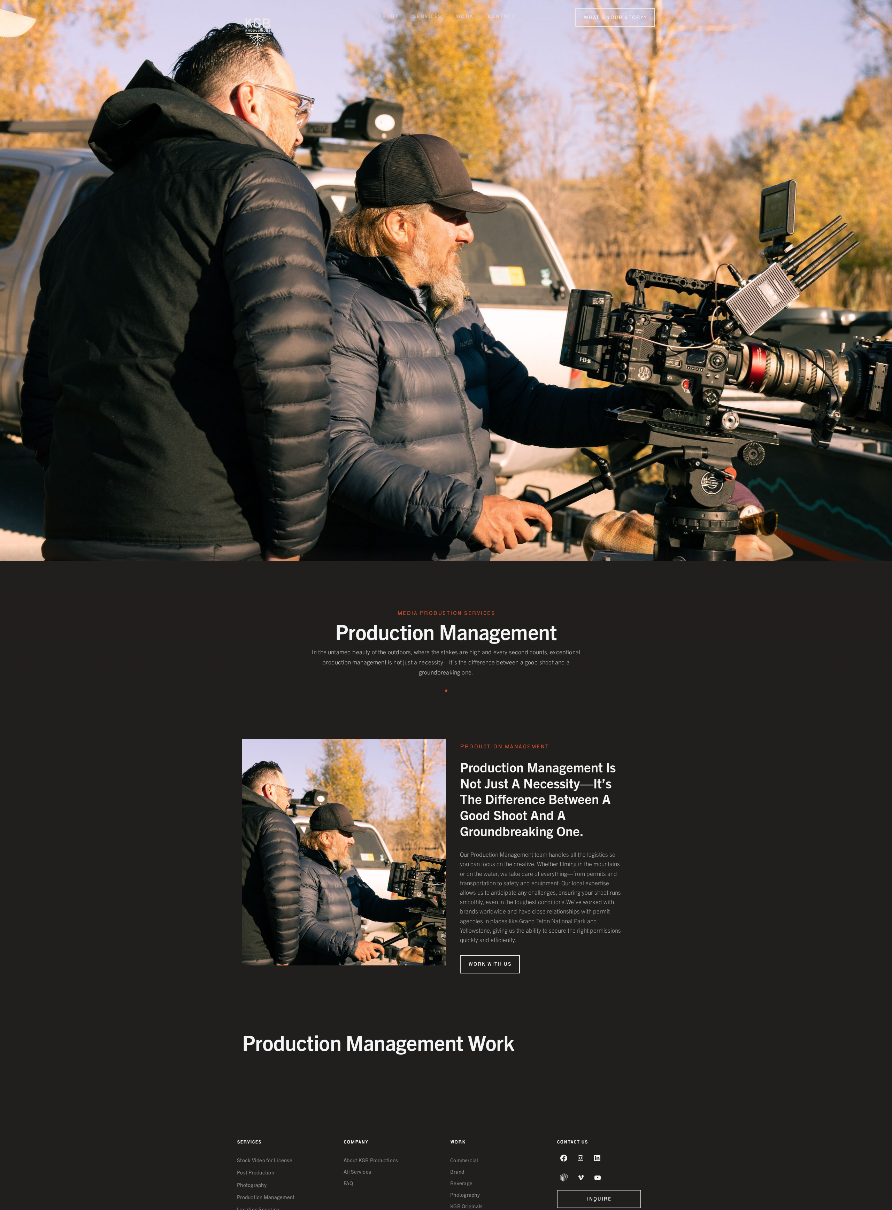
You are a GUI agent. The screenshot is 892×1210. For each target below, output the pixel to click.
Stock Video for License (264, 1160)
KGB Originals (466, 1206)
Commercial (464, 1160)
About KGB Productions (371, 1160)
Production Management (265, 1197)
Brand (457, 1172)
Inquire (599, 1199)
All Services (357, 1172)
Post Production (255, 1172)
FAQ (348, 1183)
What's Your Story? (615, 18)
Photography (252, 1184)
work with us (490, 964)
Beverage (461, 1183)
